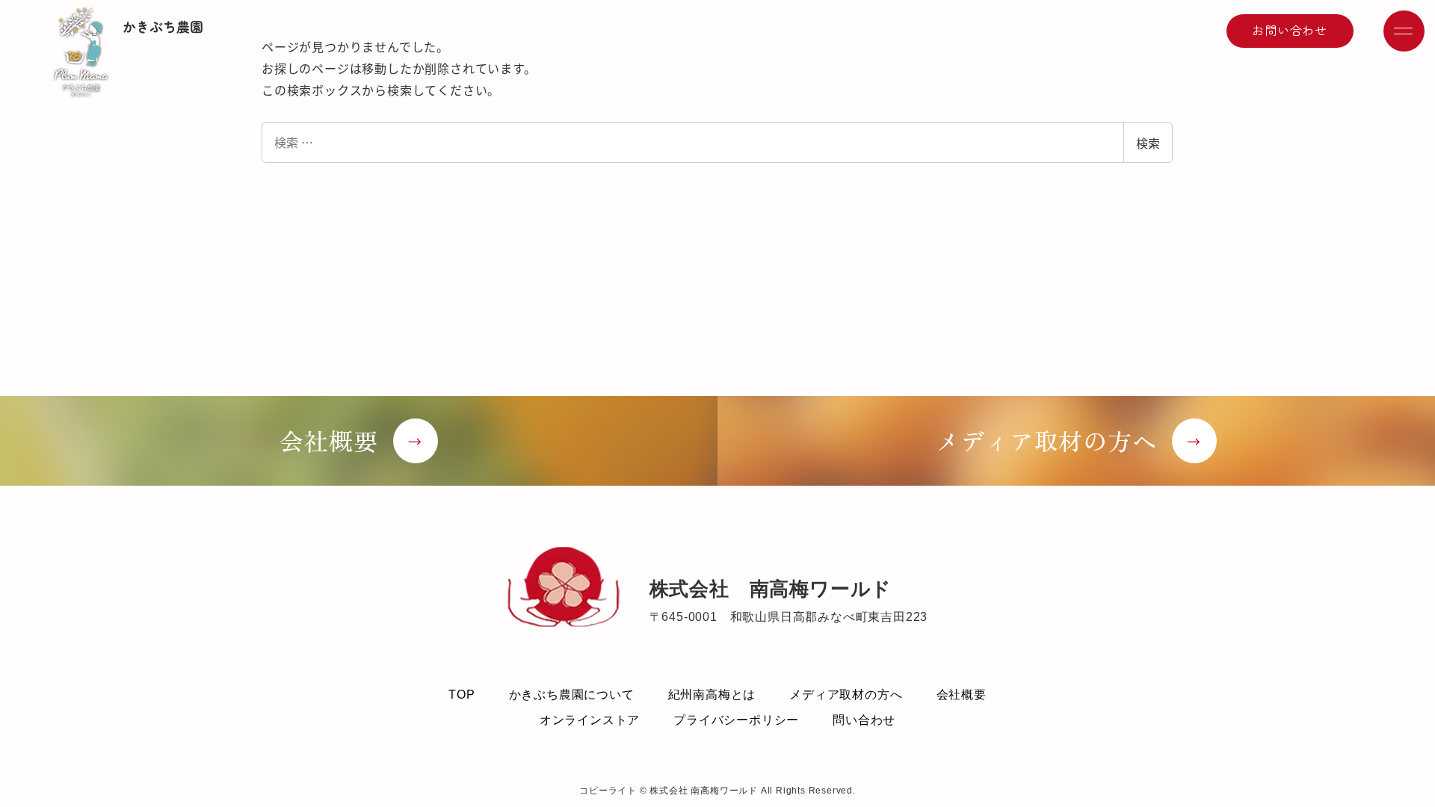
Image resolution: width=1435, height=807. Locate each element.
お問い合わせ (1289, 30)
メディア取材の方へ (845, 694)
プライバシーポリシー (736, 720)
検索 (1148, 143)
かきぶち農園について (572, 694)
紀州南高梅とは (712, 694)
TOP (461, 694)
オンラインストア (590, 720)
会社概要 (961, 694)
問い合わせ (864, 720)
